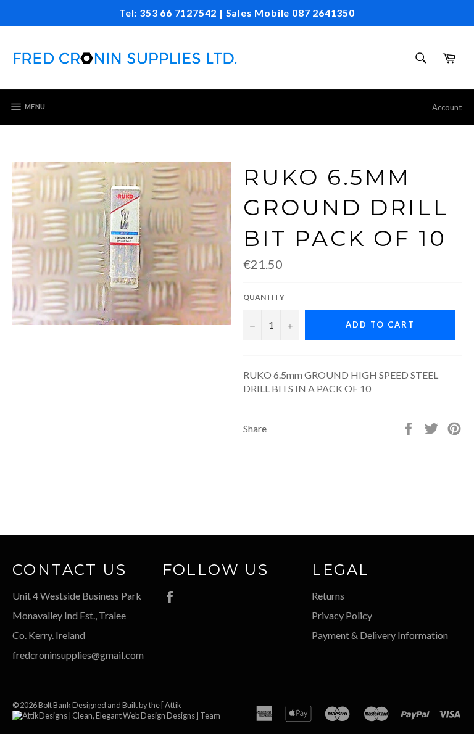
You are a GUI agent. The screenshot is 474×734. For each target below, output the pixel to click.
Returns (328, 595)
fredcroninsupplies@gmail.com (78, 655)
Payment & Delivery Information (380, 635)
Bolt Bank (54, 705)
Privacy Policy (342, 615)
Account (447, 107)
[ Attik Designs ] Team (190, 710)
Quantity (264, 297)
